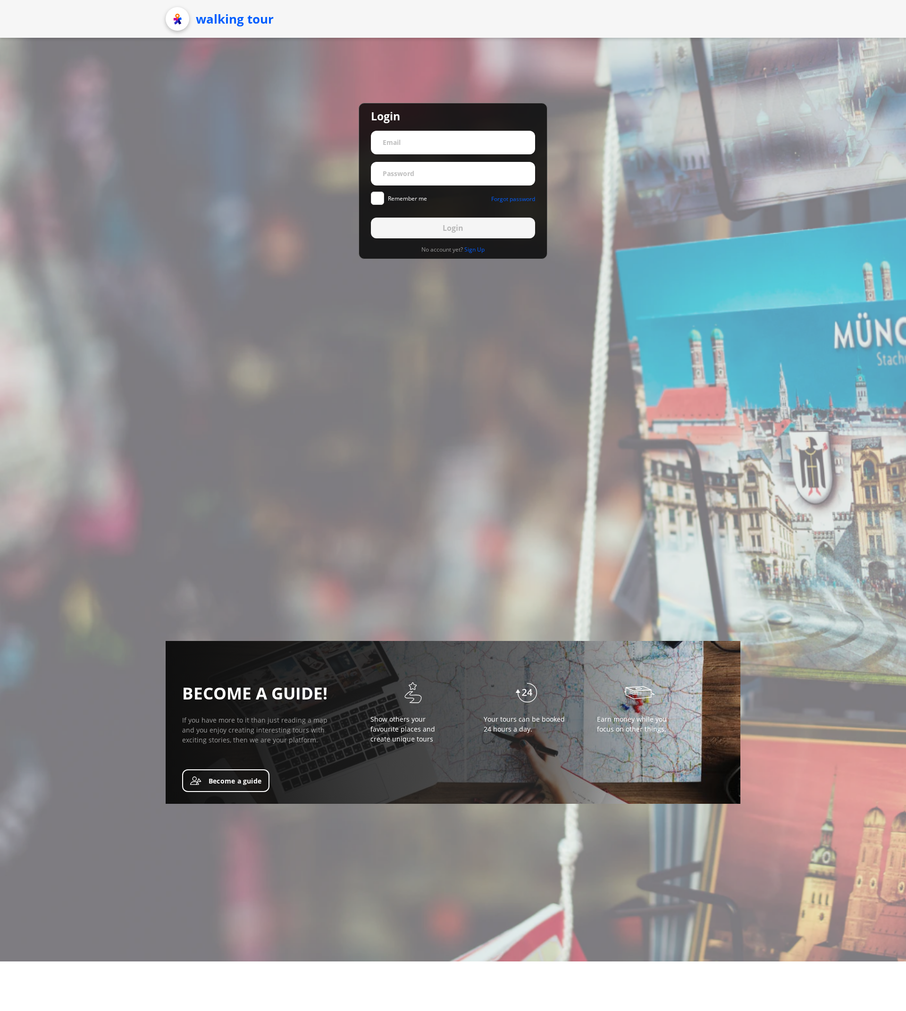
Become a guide (235, 780)
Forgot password (513, 199)
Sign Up (474, 249)
